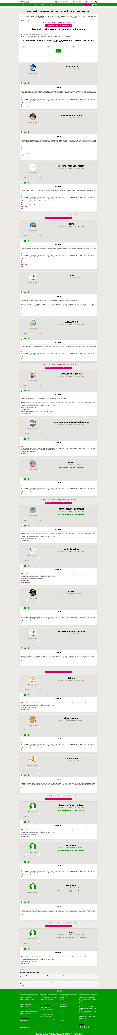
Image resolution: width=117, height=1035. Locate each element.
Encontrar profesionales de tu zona (45, 1012)
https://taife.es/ (25, 262)
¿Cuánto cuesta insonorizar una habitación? (86, 1014)
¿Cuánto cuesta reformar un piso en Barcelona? (87, 997)
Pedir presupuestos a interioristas (25, 1027)
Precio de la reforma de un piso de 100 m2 (86, 1006)
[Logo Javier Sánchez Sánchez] (33, 510)
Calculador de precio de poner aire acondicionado (28, 1006)
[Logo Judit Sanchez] (33, 550)
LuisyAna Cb (71, 321)
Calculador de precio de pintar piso (25, 1013)
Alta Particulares (62, 1016)
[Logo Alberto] (33, 592)
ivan (71, 275)
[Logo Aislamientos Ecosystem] (33, 167)
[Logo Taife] (33, 225)
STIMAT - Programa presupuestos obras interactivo (48, 997)
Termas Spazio (71, 66)
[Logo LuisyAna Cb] (33, 323)
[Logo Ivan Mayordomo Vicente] (33, 632)
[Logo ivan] (33, 276)
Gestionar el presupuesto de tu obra (45, 1016)
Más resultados (22, 969)
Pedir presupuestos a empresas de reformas (27, 1022)
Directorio (89, 1)
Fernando (71, 845)
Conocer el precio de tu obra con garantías (46, 1009)
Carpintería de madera (71, 805)
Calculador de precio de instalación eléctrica (27, 1002)
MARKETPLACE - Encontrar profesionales (46, 995)
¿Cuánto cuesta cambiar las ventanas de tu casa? (87, 1016)
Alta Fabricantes (62, 1020)
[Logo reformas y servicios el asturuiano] (33, 423)
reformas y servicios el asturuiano (71, 422)
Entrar (95, 4)
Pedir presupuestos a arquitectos (25, 1025)
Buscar (58, 51)
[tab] (21, 83)
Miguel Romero (71, 718)
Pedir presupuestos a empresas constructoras (27, 1023)
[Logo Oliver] (33, 463)
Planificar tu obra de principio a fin (45, 1007)
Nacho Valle (71, 758)
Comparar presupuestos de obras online (46, 1014)
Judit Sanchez (71, 549)
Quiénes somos (62, 997)
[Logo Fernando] (33, 846)
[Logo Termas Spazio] (33, 67)
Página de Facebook (26, 155)
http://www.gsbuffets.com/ (27, 153)
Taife (71, 223)
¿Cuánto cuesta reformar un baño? (84, 1018)
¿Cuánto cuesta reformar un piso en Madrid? (86, 995)
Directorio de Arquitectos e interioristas (62, 36)
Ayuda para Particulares (63, 1004)
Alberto (71, 591)
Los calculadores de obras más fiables (66, 995)
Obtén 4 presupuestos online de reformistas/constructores (58, 25)
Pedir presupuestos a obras (24, 1020)
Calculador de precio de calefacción (25, 1004)
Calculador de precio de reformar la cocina (27, 999)
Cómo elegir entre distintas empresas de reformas (87, 1011)
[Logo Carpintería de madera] (33, 806)
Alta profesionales (87, 4)
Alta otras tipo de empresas (64, 1023)
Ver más (22, 978)
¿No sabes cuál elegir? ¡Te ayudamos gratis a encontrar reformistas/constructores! (58, 22)
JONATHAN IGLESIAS (71, 373)
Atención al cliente (63, 1009)
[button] (95, 1)
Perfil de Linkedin (25, 157)
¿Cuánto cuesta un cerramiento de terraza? (86, 1021)
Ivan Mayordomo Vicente (71, 631)
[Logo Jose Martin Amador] (33, 116)
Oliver (71, 462)
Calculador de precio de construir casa (26, 997)
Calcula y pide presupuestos (64, 1)
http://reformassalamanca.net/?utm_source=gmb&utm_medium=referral (37, 411)
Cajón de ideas (79, 1)
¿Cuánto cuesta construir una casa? (85, 1002)
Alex (71, 932)
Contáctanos (62, 1011)
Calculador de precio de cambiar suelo (26, 1009)
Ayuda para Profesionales (64, 1006)
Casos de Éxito (62, 999)
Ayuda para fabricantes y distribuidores (66, 1008)
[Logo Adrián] (33, 679)
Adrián (71, 678)
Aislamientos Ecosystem (71, 165)
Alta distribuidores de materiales (65, 1022)
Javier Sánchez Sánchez (71, 508)
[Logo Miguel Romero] (33, 719)
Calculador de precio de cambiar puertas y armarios (28, 1011)
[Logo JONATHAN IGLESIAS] (33, 375)
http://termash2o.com (26, 106)
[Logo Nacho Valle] (33, 759)
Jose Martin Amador (71, 115)
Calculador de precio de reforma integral (26, 995)
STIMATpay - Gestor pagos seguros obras (46, 999)
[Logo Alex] (33, 933)
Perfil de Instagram (26, 208)
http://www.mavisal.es (26, 313)
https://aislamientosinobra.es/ (28, 204)
